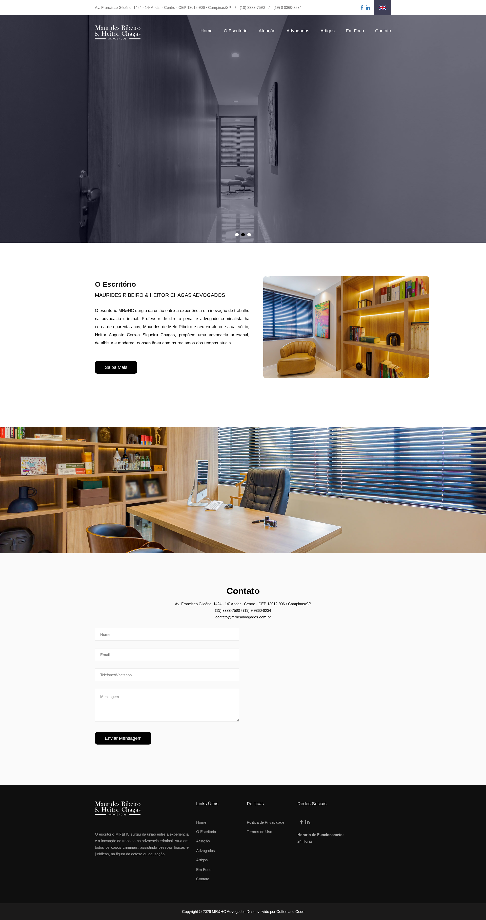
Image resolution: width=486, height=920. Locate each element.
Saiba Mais (116, 367)
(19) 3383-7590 (252, 7)
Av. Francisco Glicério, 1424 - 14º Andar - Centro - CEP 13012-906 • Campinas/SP (163, 7)
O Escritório (236, 30)
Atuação (267, 30)
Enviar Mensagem (123, 738)
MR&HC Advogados (229, 911)
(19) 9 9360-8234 (287, 7)
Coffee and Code (290, 911)
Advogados (298, 30)
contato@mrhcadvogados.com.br (243, 617)
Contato (383, 30)
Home (206, 30)
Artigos (327, 30)
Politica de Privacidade (265, 822)
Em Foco (355, 30)
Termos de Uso (259, 831)
